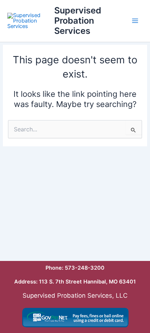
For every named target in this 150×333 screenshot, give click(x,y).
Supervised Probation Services (77, 20)
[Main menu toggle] (135, 20)
